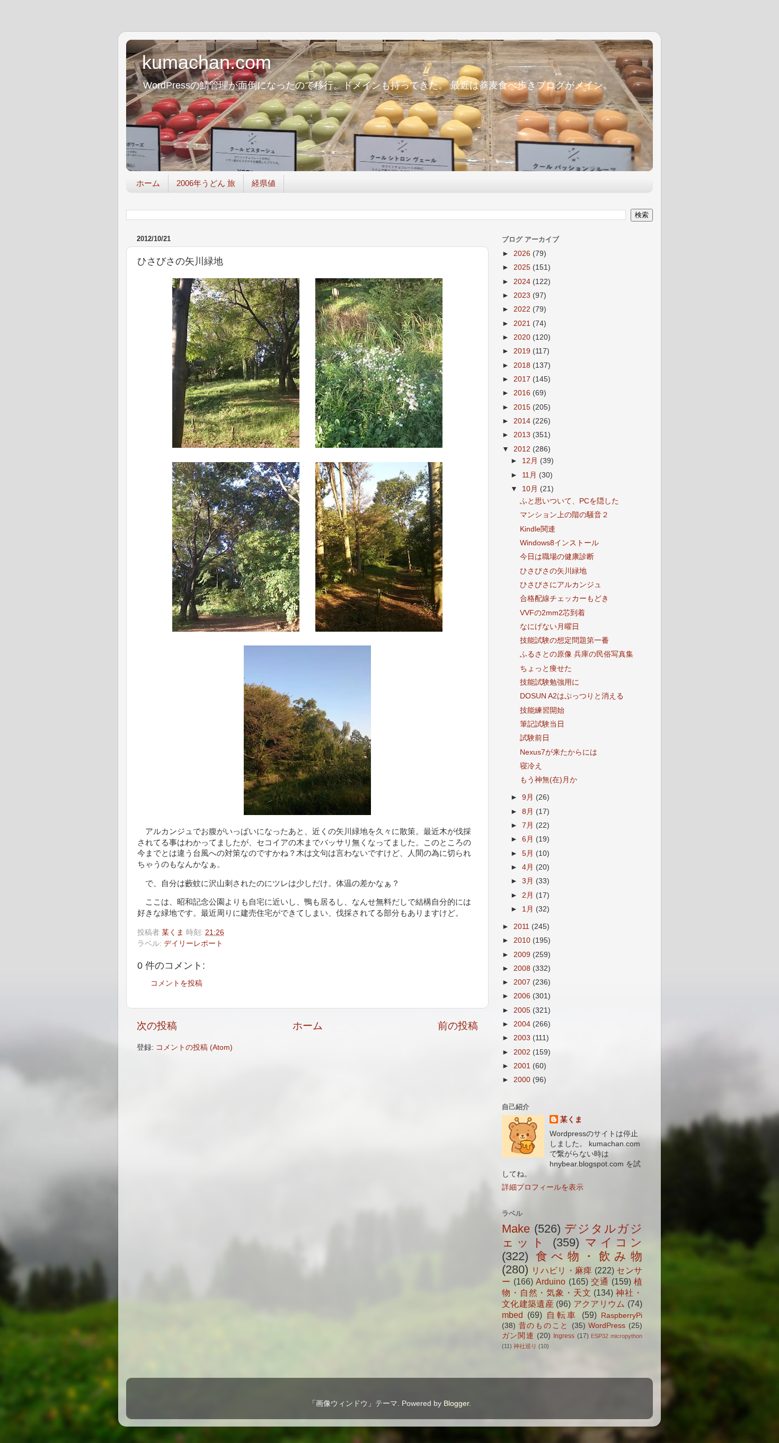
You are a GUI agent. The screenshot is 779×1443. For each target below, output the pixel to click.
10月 (531, 489)
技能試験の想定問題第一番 (564, 640)
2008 (523, 968)
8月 (529, 812)
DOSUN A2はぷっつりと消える (572, 696)
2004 (523, 1024)
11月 (530, 475)
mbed (512, 1315)
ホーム (148, 183)
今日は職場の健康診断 (557, 557)
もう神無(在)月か (548, 780)
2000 (523, 1080)
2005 (523, 1010)
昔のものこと (544, 1326)
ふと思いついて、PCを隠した (569, 501)
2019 (523, 351)
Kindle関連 (537, 529)
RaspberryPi (621, 1316)
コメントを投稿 (176, 983)
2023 (523, 295)
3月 (529, 881)
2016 (523, 393)
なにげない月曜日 (549, 627)
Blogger (456, 1403)
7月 (529, 825)
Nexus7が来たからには (558, 752)
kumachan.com (206, 62)
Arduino (550, 1281)
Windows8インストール (559, 543)
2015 (523, 407)
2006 (523, 996)
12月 (531, 461)
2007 (523, 982)
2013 (523, 435)
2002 (523, 1052)
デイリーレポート (193, 944)
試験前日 (535, 738)
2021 (523, 323)
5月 (529, 853)
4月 (529, 867)
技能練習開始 (542, 710)
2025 (523, 267)
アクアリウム (599, 1303)
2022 (523, 309)
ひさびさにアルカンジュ (560, 585)
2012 (523, 449)
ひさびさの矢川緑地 (553, 571)
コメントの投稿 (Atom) (194, 1047)
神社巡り (525, 1346)
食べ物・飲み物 (589, 1256)
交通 (600, 1281)
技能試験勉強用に (549, 682)
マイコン (613, 1242)
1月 (529, 909)
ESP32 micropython (616, 1336)
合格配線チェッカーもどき (564, 599)
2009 (523, 955)
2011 (523, 927)
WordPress (606, 1326)
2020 (523, 337)
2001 (523, 1066)
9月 (529, 797)
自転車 (562, 1315)
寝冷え (531, 766)
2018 (523, 365)
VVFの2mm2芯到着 (552, 613)
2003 (523, 1038)
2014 (523, 421)
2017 (523, 379)
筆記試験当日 (542, 724)
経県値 (264, 183)
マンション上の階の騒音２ (564, 515)
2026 (523, 254)
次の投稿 (157, 1025)
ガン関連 (518, 1336)
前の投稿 (458, 1025)
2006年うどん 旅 (205, 183)
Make (516, 1228)
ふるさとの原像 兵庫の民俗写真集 (576, 654)
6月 (529, 839)
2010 (523, 940)
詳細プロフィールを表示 (542, 1187)
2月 (529, 895)
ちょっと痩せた (546, 668)
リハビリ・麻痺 (562, 1270)
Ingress (563, 1336)
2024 (523, 282)
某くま (571, 1119)
